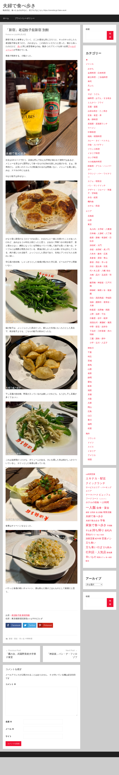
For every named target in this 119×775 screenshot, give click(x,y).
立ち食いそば (94, 547)
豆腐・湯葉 (93, 107)
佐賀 (90, 428)
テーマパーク (92, 494)
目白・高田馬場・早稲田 (100, 298)
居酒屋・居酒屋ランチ (97, 124)
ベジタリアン (103, 499)
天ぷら (91, 85)
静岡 (90, 377)
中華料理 (28, 639)
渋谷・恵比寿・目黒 (98, 266)
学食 (102, 520)
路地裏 (109, 552)
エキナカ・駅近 (96, 478)
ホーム (6, 18)
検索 (88, 29)
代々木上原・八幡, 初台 (100, 270)
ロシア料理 (93, 157)
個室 (87, 512)
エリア (89, 211)
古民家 (92, 512)
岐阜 (90, 386)
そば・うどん (94, 94)
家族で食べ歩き (96, 525)
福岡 (90, 424)
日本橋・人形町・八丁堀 (100, 233)
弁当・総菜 (93, 197)
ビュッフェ (105, 494)
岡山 (90, 407)
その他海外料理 (95, 161)
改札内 (108, 530)
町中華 (98, 538)
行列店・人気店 (96, 552)
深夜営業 (90, 538)
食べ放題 (109, 557)
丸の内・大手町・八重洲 (100, 229)
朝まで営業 (100, 535)
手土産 (89, 530)
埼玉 (90, 356)
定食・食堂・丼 (95, 115)
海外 (88, 433)
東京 (90, 224)
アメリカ (92, 455)
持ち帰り (98, 530)
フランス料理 (94, 149)
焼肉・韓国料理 (95, 136)
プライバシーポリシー (25, 18)
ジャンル (90, 64)
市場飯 (109, 525)
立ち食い (91, 542)
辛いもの (91, 556)
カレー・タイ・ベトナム (98, 140)
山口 (90, 415)
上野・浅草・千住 (98, 314)
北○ (19, 46)
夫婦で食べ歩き (19, 5)
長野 (90, 373)
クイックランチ (95, 483)
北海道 (91, 216)
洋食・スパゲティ (96, 145)
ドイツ (91, 442)
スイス (91, 447)
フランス (92, 438)
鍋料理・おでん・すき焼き (99, 98)
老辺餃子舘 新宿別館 (21, 615)
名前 (9, 722)
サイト (9, 736)
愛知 (90, 382)
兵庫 (90, 403)
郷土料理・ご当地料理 (97, 77)
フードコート (92, 498)
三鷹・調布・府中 (98, 338)
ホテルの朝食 (92, 502)
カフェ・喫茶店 (95, 181)
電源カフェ (101, 557)
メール (10, 729)
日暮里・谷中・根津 (98, 318)
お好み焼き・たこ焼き (97, 111)
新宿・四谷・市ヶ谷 (17, 639)
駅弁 (87, 561)
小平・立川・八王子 (98, 343)
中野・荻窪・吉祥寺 (98, 326)
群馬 (90, 365)
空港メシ (107, 538)
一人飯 (91, 507)
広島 (90, 411)
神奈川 (91, 348)
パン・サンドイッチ (97, 185)
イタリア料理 (94, 153)
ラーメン (92, 128)
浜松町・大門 (96, 245)
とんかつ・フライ (96, 102)
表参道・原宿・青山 (98, 258)
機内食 (91, 201)
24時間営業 (90, 474)
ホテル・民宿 (94, 206)
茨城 (90, 360)
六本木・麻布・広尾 (98, 254)
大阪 (90, 399)
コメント (11, 684)
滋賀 (90, 390)
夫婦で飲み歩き (93, 520)
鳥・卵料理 (93, 119)
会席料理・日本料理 (97, 73)
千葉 (90, 352)
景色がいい (91, 534)
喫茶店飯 (107, 512)
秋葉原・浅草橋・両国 (99, 310)
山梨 (90, 369)
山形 (90, 220)
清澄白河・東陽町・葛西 (100, 322)
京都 (90, 394)
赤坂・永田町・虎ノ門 (99, 249)
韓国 (90, 459)
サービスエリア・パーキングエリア (98, 489)
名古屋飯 (99, 512)
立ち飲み (107, 547)
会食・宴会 (102, 507)
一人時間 (104, 502)
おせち (91, 69)
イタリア (92, 451)
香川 (90, 420)
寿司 (90, 81)
